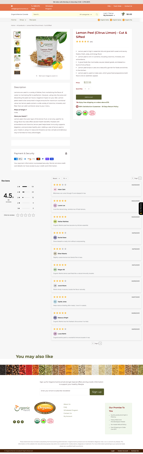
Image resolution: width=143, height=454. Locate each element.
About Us (67, 404)
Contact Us (128, 6)
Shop (22, 20)
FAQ (109, 6)
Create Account (123, 451)
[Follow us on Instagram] (22, 421)
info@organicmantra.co (19, 9)
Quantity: (79, 89)
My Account (108, 15)
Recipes (32, 20)
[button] (25, 186)
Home (13, 20)
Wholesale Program (71, 410)
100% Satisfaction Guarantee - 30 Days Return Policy (98, 107)
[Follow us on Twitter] (18, 421)
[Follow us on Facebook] (14, 421)
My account (68, 416)
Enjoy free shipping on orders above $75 (93, 102)
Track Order (118, 6)
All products (21, 25)
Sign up (97, 391)
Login (113, 451)
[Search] (97, 14)
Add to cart (89, 97)
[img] (82, 41)
